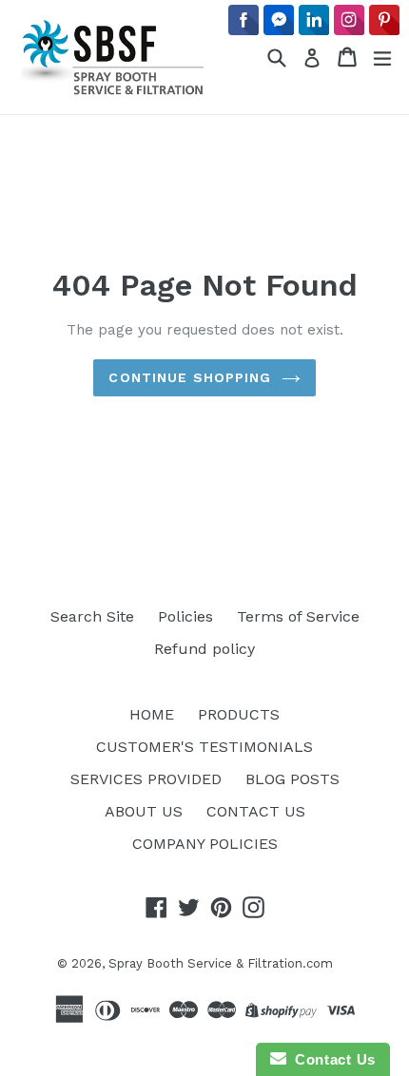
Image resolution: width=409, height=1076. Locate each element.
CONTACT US (255, 811)
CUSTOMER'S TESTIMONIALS (204, 747)
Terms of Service (298, 616)
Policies (185, 616)
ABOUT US (144, 811)
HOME (151, 714)
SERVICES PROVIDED (146, 779)
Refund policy (204, 649)
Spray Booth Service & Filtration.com (220, 963)
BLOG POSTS (292, 779)
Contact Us (331, 1059)
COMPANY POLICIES (205, 844)
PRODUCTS (239, 714)
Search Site (92, 616)
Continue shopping (189, 377)
